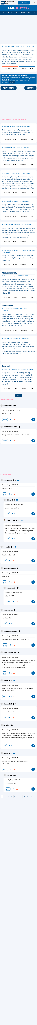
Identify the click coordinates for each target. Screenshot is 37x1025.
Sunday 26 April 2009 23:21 (10, 758)
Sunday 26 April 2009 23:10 (10, 485)
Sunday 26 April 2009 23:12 (10, 551)
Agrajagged (8, 480)
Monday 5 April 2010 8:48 (12, 780)
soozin (6, 753)
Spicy (17, 12)
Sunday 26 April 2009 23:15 (10, 614)
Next (18, 395)
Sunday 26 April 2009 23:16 (10, 431)
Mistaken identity (9, 273)
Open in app (24, 2)
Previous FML (8, 88)
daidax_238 (11, 520)
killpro (9, 500)
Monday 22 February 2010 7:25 (14, 504)
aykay (6, 680)
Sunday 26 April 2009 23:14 (10, 573)
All (3, 12)
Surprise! (6, 366)
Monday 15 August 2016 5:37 (13, 525)
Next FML (30, 88)
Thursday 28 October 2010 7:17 (11, 410)
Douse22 (7, 547)
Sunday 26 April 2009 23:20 (10, 730)
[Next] (35, 797)
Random (9, 12)
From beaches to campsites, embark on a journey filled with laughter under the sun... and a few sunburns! (18, 79)
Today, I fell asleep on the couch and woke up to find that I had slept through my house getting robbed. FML (18, 258)
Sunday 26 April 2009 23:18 (10, 657)
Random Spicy (26, 12)
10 (31, 796)
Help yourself (7, 306)
